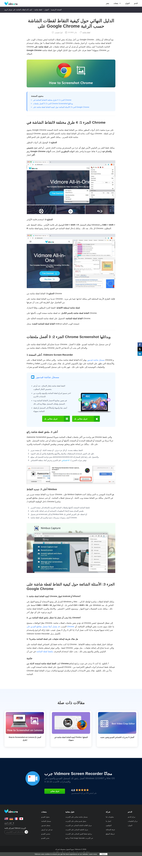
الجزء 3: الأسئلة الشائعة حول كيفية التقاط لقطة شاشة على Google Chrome (61, 107)
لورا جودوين (58, 32)
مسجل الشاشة (46, 821)
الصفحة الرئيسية (56, 10)
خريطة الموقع (110, 834)
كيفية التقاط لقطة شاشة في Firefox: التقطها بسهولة (71, 738)
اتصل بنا (108, 821)
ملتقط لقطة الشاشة (44, 651)
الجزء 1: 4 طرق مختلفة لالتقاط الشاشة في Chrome (52, 100)
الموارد (127, 3)
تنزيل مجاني (54, 791)
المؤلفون (108, 825)
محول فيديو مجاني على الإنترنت (75, 821)
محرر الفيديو (45, 838)
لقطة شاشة (38, 10)
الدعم (136, 3)
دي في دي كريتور (47, 830)
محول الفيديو (45, 817)
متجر (107, 3)
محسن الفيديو (45, 834)
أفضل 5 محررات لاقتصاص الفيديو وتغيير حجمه (117, 737)
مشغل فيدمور (45, 825)
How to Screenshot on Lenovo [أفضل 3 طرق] (25, 738)
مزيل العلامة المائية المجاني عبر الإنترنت (78, 825)
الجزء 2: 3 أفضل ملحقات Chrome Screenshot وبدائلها (53, 104)
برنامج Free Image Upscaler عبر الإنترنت (79, 838)
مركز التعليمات (133, 821)
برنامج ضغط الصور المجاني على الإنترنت (78, 834)
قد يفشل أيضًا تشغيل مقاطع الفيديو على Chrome (50, 626)
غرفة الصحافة (110, 830)
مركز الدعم (131, 817)
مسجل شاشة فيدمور (96, 360)
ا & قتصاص (66, 460)
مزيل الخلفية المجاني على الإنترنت (76, 830)
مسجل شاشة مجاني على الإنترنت (76, 817)
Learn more (93, 854)
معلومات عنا (110, 817)
